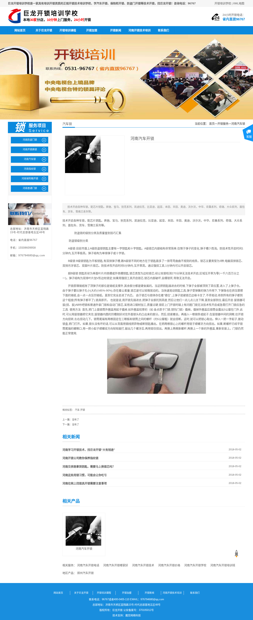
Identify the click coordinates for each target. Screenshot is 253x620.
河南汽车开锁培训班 (222, 565)
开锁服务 (222, 123)
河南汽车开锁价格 (169, 565)
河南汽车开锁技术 (143, 565)
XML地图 (238, 3)
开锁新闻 (115, 30)
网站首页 (19, 30)
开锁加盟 (91, 30)
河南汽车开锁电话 (88, 565)
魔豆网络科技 (133, 615)
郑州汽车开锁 (85, 573)
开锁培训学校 (222, 3)
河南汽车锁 (238, 123)
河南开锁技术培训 (139, 30)
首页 (212, 123)
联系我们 (163, 30)
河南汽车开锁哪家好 (115, 565)
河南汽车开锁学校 (195, 565)
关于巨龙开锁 (44, 30)
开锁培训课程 (67, 30)
